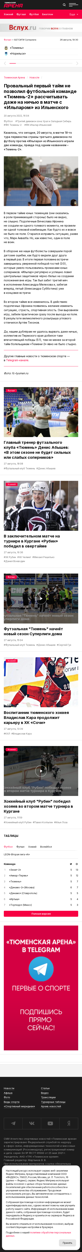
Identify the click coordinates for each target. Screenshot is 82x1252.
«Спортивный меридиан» (19, 1106)
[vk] (31, 1123)
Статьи (45, 1088)
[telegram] (13, 1123)
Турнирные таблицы (53, 1101)
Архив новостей (51, 1106)
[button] (5, 63)
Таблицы (11, 835)
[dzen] (68, 1123)
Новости (9, 1088)
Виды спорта (11, 1101)
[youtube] (50, 1123)
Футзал (21, 14)
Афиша (8, 1092)
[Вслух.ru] (41, 28)
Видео (45, 1092)
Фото (7, 1097)
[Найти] (64, 5)
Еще (72, 14)
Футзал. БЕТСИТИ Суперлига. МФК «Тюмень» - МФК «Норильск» (41, 49)
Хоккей (8, 14)
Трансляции (48, 1097)
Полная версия (41, 913)
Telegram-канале (17, 360)
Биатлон (47, 14)
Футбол (34, 14)
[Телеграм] (41, 988)
